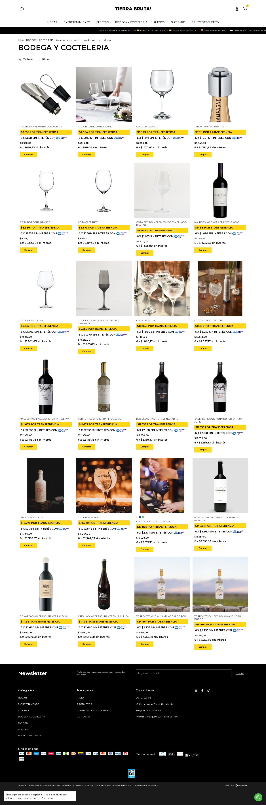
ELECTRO (102, 22)
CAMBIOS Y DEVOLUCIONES (92, 710)
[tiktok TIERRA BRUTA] (208, 690)
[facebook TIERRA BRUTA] (202, 690)
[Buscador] (22, 9)
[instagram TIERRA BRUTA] (196, 690)
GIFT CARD (178, 22)
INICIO (80, 697)
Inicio (21, 40)
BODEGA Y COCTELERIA (131, 22)
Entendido (47, 798)
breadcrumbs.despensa (68, 40)
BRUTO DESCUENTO (205, 22)
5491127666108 (143, 697)
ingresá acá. (126, 785)
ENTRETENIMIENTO (77, 22)
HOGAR (52, 22)
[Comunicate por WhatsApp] (258, 797)
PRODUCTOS (84, 704)
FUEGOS (159, 22)
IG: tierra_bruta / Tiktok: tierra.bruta (154, 704)
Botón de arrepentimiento (146, 785)
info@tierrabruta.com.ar (149, 710)
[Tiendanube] (236, 785)
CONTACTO (83, 716)
